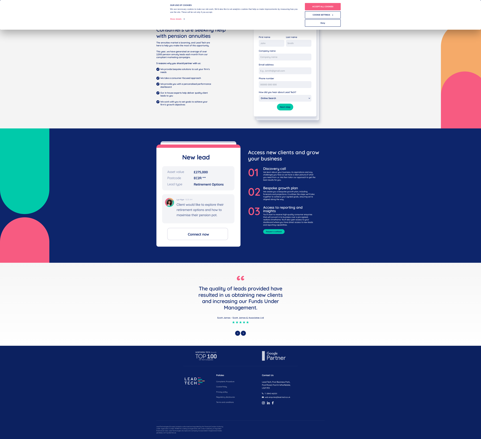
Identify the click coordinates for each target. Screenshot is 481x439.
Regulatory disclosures (225, 397)
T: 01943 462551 (271, 394)
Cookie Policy (221, 387)
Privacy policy (221, 392)
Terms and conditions (225, 402)
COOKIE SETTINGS (321, 15)
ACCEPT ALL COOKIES (322, 7)
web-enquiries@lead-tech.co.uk (277, 397)
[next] (243, 333)
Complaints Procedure (225, 382)
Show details (176, 19)
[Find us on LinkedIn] (268, 403)
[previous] (237, 333)
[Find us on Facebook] (273, 403)
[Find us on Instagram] (263, 403)
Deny (323, 23)
